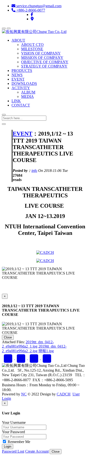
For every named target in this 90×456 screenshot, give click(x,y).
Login (7, 446)
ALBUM (28, 92)
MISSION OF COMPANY (42, 58)
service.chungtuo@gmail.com (38, 6)
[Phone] (34, 358)
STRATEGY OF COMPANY (44, 66)
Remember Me (18, 442)
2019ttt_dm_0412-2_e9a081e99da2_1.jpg (28, 344)
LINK (16, 101)
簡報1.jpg (46, 351)
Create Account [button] (37, 451)
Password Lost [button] (13, 451)
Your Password (13, 432)
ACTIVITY (21, 88)
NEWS (17, 75)
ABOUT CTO (32, 45)
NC (24, 394)
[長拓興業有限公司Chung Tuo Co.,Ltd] (34, 32)
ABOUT (18, 40)
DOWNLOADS (24, 83)
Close (8, 337)
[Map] (32, 19)
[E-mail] (21, 358)
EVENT (18, 79)
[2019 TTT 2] (45, 261)
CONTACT (21, 105)
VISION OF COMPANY (41, 53)
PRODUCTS (22, 71)
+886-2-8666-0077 (30, 10)
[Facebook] (32, 14)
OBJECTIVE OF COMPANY (44, 62)
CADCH (64, 394)
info (34, 171)
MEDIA (27, 96)
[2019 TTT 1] (45, 252)
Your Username (14, 422)
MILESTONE (32, 49)
